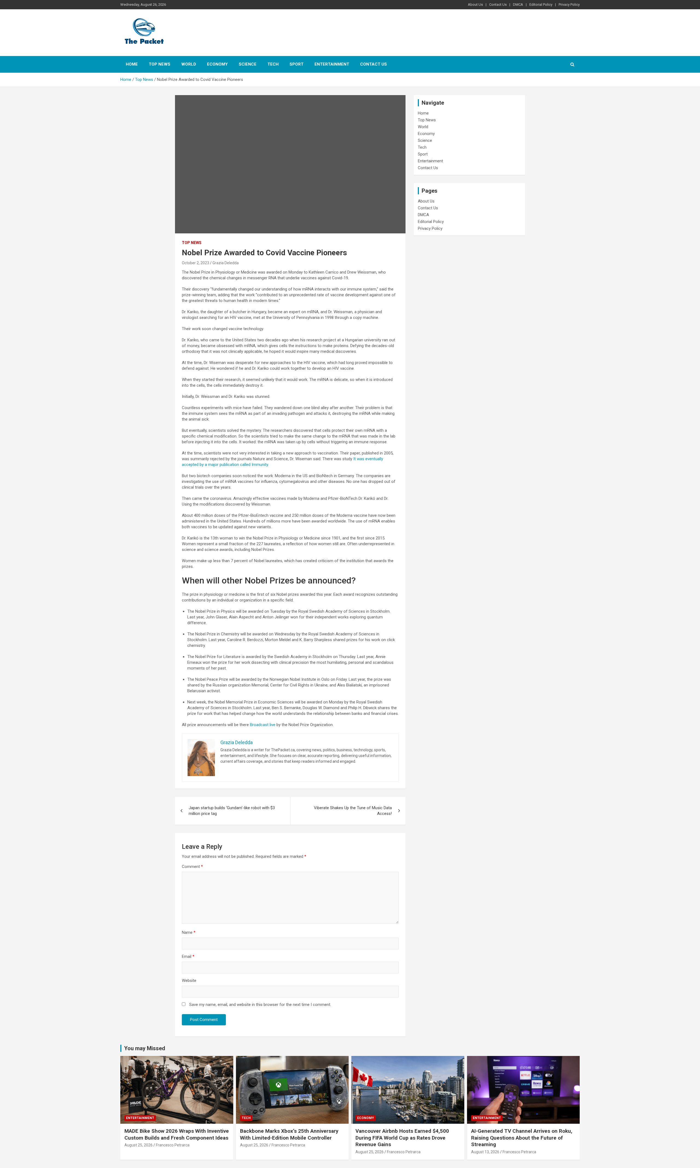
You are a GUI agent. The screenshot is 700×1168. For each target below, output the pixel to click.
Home (132, 64)
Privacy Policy (569, 4)
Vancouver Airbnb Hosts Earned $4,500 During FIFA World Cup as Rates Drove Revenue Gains (402, 1138)
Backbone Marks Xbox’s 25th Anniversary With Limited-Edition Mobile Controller (289, 1134)
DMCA (518, 4)
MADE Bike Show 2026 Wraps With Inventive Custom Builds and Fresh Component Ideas (176, 1134)
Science (247, 64)
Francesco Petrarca (172, 1145)
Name (189, 932)
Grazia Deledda (225, 263)
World (188, 64)
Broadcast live (262, 724)
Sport (297, 64)
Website (189, 980)
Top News (159, 64)
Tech (273, 64)
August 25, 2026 (138, 1145)
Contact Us (498, 4)
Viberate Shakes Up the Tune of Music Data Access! (353, 810)
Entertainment (331, 64)
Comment (192, 866)
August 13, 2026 (485, 1152)
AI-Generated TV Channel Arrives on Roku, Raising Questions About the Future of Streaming (521, 1138)
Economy (217, 64)
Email (188, 956)
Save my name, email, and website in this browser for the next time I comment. (260, 1004)
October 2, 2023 (195, 263)
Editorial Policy (540, 4)
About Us (475, 4)
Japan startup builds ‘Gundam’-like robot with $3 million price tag (232, 810)
